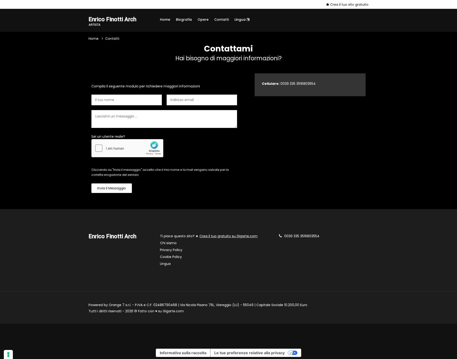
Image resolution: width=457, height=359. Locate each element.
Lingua (240, 19)
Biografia (184, 19)
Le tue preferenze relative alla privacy (249, 352)
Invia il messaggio (111, 188)
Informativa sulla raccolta (183, 352)
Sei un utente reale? (108, 136)
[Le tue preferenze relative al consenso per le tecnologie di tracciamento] (8, 354)
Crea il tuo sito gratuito (348, 4)
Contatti (221, 19)
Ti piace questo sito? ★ (209, 236)
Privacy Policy (171, 250)
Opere (203, 19)
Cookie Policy (171, 256)
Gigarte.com (173, 311)
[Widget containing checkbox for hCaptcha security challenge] (127, 148)
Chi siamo (168, 243)
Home (165, 19)
